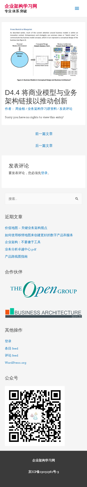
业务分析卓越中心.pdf (20, 249)
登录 (44, 173)
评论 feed (11, 355)
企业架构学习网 (21, 6)
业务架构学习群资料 (42, 109)
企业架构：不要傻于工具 (23, 242)
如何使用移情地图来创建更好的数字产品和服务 (39, 235)
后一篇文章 (44, 146)
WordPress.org (15, 363)
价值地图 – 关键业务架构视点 (26, 228)
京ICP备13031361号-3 (43, 472)
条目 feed (11, 348)
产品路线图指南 (16, 257)
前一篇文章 (44, 134)
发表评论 (65, 109)
